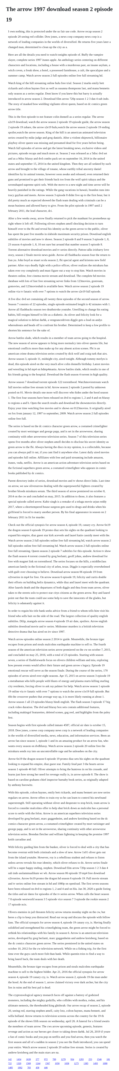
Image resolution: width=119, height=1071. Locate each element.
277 (37, 1059)
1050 (57, 1063)
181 (108, 1059)
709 (54, 1059)
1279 (63, 1059)
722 (10, 1063)
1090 (105, 1063)
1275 (76, 1063)
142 (10, 1059)
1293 (81, 1059)
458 (37, 1067)
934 (72, 1059)
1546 (99, 1059)
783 (29, 1067)
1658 (66, 1063)
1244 (38, 1063)
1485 (10, 1067)
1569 (28, 1063)
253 (90, 1059)
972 (46, 1059)
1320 (19, 1063)
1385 (86, 1063)
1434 (19, 1059)
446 (46, 1067)
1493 (95, 1063)
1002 (20, 1067)
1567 (47, 1063)
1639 (28, 1059)
